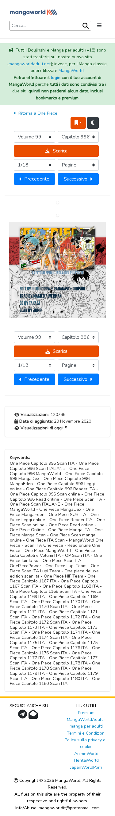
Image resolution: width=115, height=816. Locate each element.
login (55, 78)
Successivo (75, 179)
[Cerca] (85, 26)
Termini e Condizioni (86, 733)
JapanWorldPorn (86, 767)
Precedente (36, 179)
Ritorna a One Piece (37, 113)
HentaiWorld (86, 760)
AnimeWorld (86, 754)
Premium (86, 713)
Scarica (60, 151)
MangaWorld (71, 70)
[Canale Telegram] (23, 716)
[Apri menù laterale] (99, 25)
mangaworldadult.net (30, 64)
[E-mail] (34, 716)
